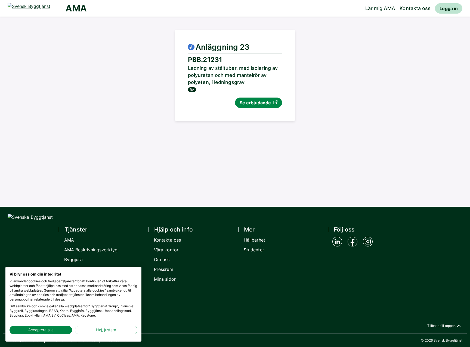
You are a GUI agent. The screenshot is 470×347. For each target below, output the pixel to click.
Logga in (449, 8)
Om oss (161, 259)
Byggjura (73, 259)
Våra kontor (166, 249)
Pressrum (163, 269)
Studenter (254, 249)
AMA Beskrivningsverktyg (91, 249)
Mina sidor (165, 279)
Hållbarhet (254, 240)
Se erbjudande (255, 102)
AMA (76, 8)
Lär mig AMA (380, 8)
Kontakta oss (415, 8)
